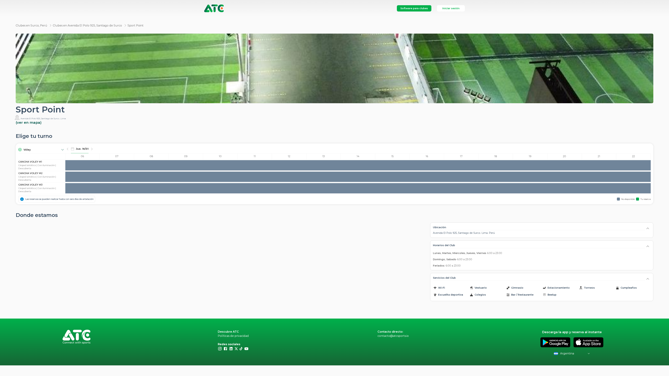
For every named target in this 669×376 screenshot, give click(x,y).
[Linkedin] (231, 348)
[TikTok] (241, 348)
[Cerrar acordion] (648, 228)
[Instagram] (220, 348)
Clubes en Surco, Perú (31, 25)
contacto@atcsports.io (393, 336)
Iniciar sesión (451, 8)
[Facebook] (225, 348)
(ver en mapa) (28, 122)
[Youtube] (246, 348)
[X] (236, 348)
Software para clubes (414, 8)
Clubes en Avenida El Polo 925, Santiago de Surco (87, 25)
